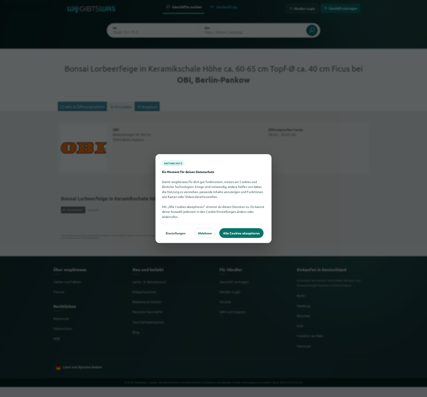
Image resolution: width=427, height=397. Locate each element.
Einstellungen (175, 233)
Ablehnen (205, 233)
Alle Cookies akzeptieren (241, 233)
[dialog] (213, 198)
